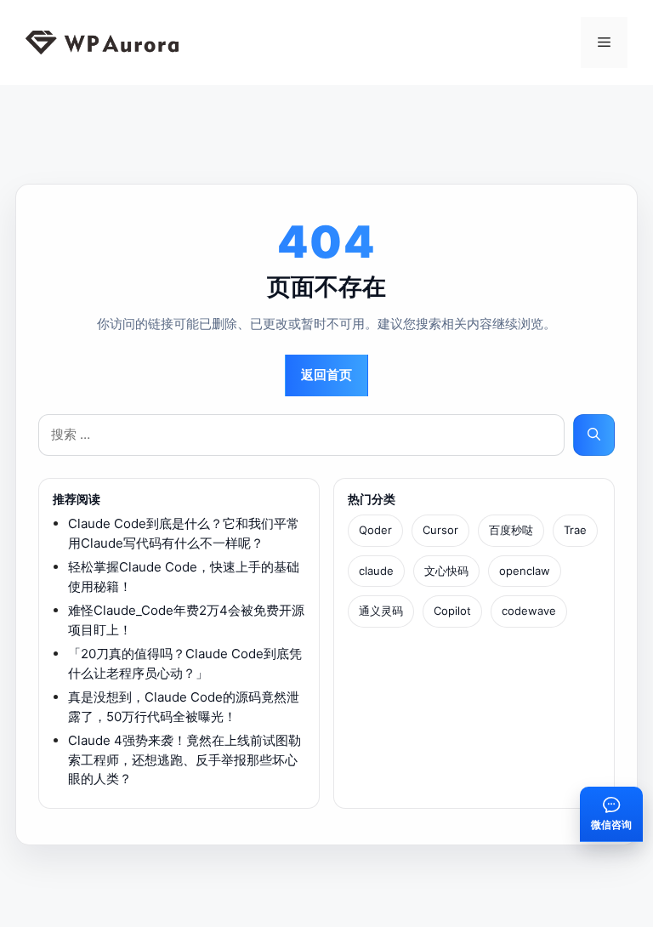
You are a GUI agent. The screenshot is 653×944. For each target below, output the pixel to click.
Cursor (440, 530)
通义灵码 (381, 610)
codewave (529, 610)
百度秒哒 (511, 530)
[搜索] (594, 435)
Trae (575, 530)
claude (376, 570)
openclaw (524, 570)
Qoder (375, 530)
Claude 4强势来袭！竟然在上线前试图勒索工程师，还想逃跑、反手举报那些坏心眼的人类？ (184, 759)
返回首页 (326, 375)
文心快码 (446, 570)
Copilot (452, 610)
